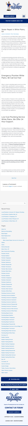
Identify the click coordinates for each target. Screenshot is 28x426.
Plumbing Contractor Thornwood (9, 306)
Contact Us (4, 238)
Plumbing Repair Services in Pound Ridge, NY (12, 326)
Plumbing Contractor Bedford (8, 295)
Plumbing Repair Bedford (7, 315)
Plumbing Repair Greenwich (8, 319)
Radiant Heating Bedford (7, 341)
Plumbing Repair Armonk (7, 313)
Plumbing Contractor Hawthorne (9, 302)
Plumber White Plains (6, 271)
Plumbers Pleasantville (7, 284)
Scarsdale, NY (5, 361)
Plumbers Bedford (6, 275)
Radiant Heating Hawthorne (8, 348)
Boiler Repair (4, 233)
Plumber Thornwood (6, 266)
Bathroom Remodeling (7, 231)
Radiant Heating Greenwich (8, 346)
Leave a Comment (6, 34)
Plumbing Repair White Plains (8, 332)
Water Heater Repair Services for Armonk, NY (13, 240)
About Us (4, 229)
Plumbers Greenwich (6, 280)
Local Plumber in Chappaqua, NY (9, 216)
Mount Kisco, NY (5, 249)
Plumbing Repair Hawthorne (8, 321)
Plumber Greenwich (6, 260)
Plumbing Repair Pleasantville (8, 324)
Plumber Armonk (5, 253)
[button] (24, 16)
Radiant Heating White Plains (8, 357)
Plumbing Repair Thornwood (8, 328)
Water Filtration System (7, 370)
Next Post (14, 178)
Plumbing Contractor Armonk (8, 293)
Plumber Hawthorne (6, 262)
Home (3, 244)
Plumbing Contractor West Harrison (10, 308)
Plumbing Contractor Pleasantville (9, 304)
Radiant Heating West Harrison (9, 355)
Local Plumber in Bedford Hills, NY (9, 214)
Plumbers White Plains (7, 291)
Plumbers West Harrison (7, 288)
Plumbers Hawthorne (6, 282)
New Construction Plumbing (8, 251)
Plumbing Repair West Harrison (9, 330)
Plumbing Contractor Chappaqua (9, 297)
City (12, 34)
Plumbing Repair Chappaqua (8, 317)
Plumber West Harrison (7, 269)
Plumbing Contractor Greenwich (9, 299)
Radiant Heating (5, 337)
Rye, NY (3, 359)
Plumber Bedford (5, 255)
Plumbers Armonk (6, 273)
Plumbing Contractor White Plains (9, 310)
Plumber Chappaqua (6, 257)
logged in (11, 186)
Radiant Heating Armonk (7, 339)
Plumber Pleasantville (6, 264)
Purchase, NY (5, 335)
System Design (5, 366)
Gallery (3, 242)
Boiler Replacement (6, 235)
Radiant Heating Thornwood (8, 352)
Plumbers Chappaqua (6, 277)
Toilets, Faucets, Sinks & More (8, 368)
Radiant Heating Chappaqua (8, 344)
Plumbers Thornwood (6, 286)
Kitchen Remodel (5, 246)
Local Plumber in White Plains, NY (9, 221)
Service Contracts (6, 363)
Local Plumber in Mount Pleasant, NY (10, 218)
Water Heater (5, 372)
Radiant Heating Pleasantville (8, 350)
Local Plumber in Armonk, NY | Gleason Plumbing (13, 212)
